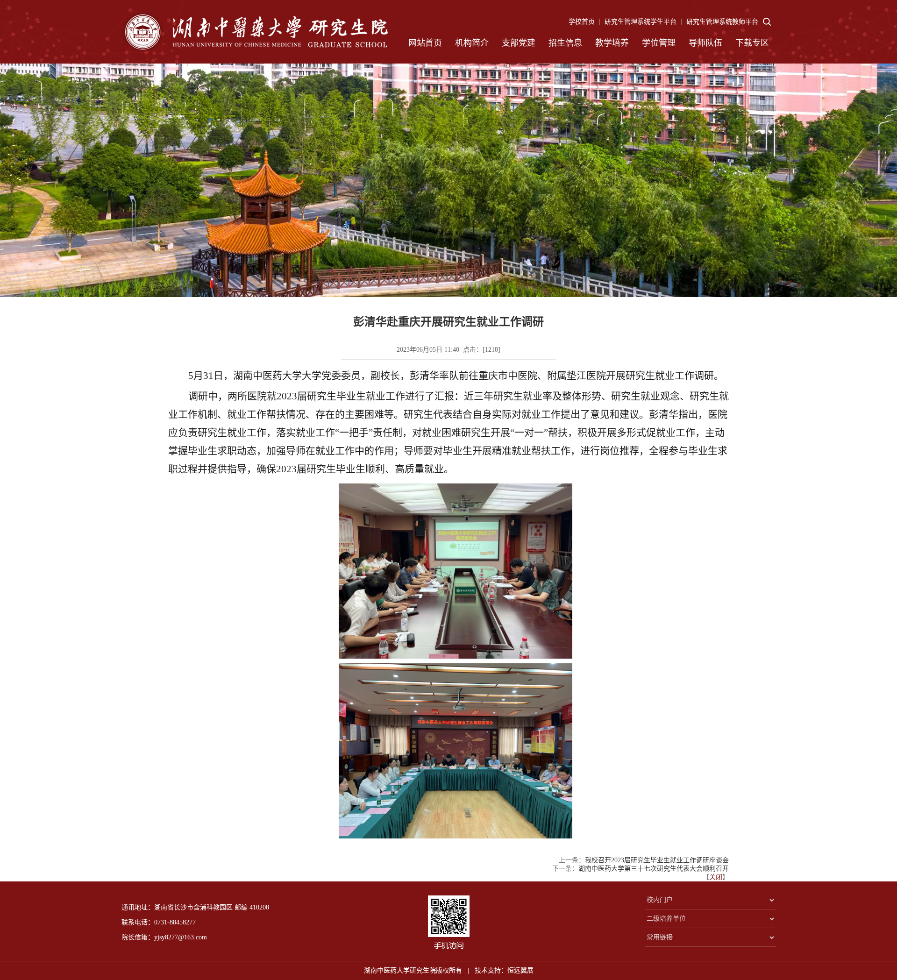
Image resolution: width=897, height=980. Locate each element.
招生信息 (565, 43)
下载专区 (752, 43)
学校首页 (582, 21)
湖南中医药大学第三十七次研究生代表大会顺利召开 (653, 868)
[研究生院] (254, 31)
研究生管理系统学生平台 (640, 21)
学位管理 (659, 43)
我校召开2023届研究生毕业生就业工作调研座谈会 (657, 860)
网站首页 (425, 43)
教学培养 (612, 43)
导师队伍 (705, 43)
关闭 (715, 877)
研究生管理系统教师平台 (722, 21)
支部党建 (518, 43)
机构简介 (472, 43)
